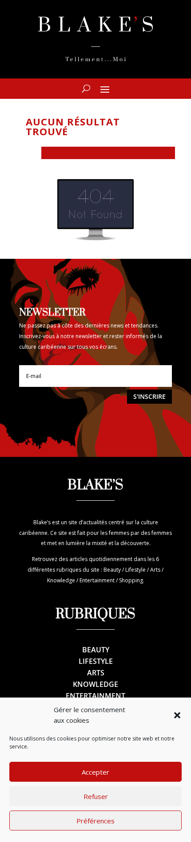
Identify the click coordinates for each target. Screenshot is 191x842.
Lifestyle (96, 661)
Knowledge (95, 684)
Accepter (95, 772)
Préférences (95, 820)
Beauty (95, 650)
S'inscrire (149, 396)
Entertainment (95, 696)
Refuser (96, 796)
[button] (177, 715)
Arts (95, 673)
